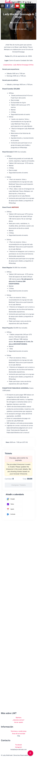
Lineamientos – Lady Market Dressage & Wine (18, 65)
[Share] (30, 753)
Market (18, 11)
